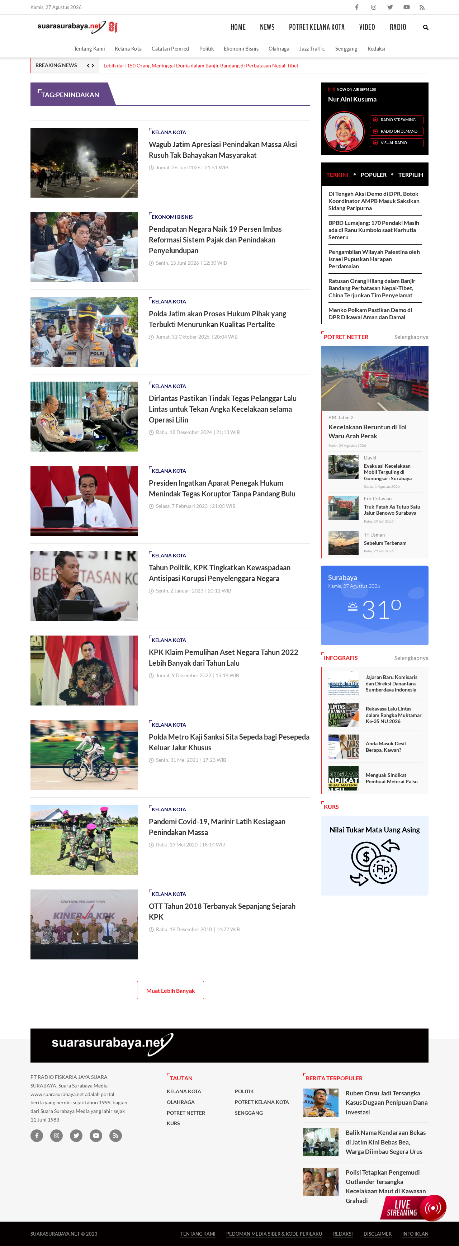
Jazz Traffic (312, 49)
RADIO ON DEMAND (399, 131)
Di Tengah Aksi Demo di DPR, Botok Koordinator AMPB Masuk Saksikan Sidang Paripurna (374, 200)
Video (367, 27)
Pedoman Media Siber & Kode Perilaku (274, 1233)
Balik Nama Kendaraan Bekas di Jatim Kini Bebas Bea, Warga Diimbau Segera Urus (386, 1142)
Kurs (173, 1123)
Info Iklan (415, 1233)
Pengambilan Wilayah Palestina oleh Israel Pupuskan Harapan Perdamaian (374, 258)
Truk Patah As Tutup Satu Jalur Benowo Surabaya (392, 510)
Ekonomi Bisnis (241, 49)
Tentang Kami (89, 49)
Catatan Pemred (170, 49)
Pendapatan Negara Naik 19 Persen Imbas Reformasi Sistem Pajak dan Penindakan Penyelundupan (215, 240)
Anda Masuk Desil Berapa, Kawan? (386, 746)
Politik (206, 49)
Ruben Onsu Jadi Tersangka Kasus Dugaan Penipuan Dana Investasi (387, 1102)
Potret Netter (186, 1113)
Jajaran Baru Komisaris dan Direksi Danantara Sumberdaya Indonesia (391, 683)
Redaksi (376, 49)
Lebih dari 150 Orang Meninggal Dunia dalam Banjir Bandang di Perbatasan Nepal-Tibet (201, 66)
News (267, 27)
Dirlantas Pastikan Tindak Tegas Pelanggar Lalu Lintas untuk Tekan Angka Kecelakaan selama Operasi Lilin (223, 409)
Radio (398, 27)
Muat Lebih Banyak (170, 990)
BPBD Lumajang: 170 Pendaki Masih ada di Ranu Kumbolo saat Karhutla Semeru (373, 229)
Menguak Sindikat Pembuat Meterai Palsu (392, 778)
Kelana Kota (128, 49)
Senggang (346, 49)
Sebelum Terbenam (385, 543)
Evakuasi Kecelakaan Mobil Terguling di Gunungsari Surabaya (388, 472)
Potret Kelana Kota (317, 27)
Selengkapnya (411, 336)
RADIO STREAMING (398, 119)
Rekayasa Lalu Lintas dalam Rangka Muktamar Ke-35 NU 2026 (394, 714)
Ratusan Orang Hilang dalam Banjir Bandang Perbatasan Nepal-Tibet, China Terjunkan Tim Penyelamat (372, 287)
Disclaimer (378, 1233)
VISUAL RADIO (394, 142)
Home (238, 27)
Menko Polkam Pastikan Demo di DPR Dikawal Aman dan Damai (370, 313)
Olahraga (279, 49)
